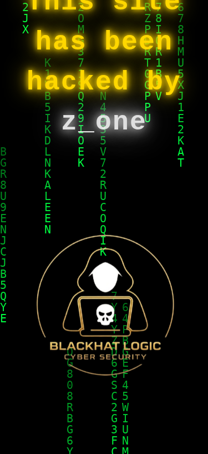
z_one (104, 122)
